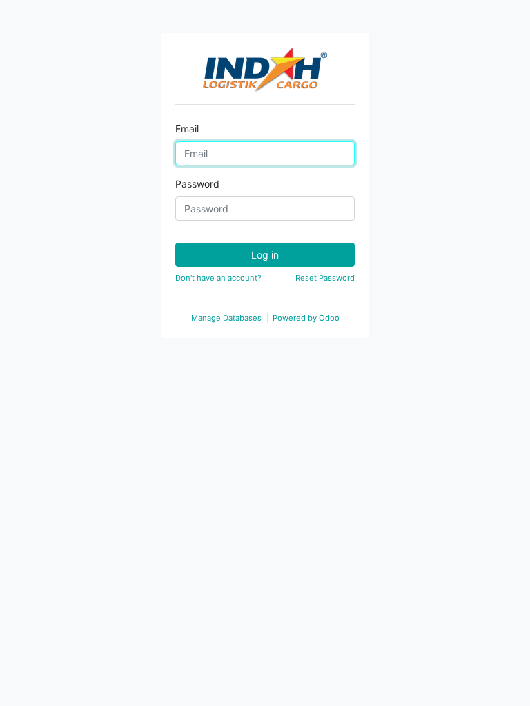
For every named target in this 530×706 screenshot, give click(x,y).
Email (187, 128)
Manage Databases (226, 318)
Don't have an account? (218, 278)
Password (197, 184)
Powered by (306, 318)
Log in (265, 255)
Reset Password (325, 278)
